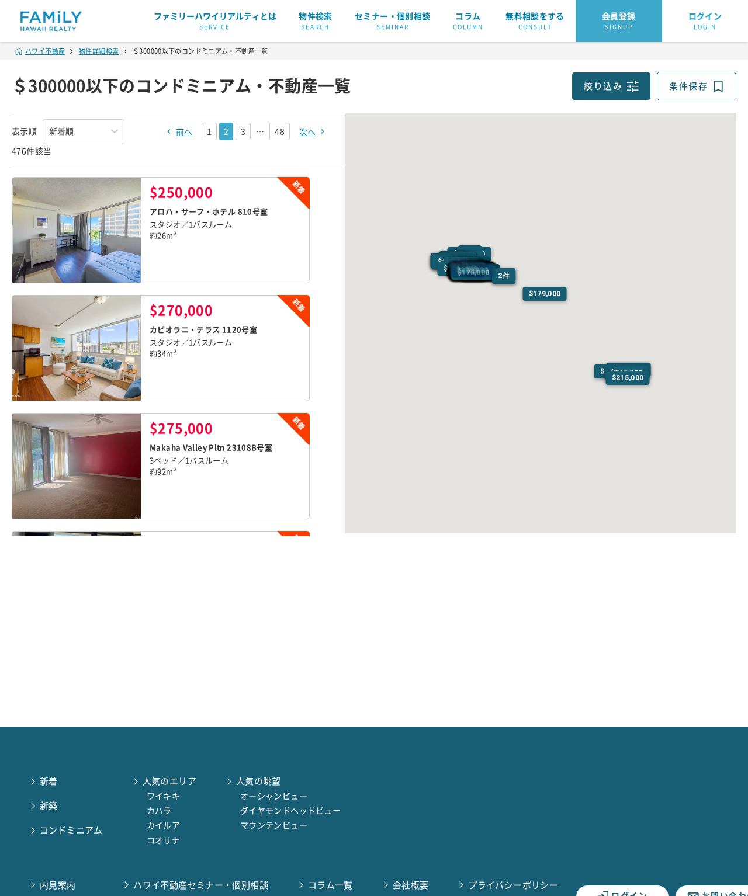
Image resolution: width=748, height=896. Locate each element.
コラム (468, 21)
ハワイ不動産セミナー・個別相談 (200, 885)
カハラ (159, 811)
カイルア (164, 825)
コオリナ (164, 840)
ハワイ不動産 (45, 51)
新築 (49, 805)
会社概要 (411, 885)
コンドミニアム (71, 830)
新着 (49, 781)
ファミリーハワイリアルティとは (215, 21)
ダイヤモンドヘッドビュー (290, 811)
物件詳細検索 (99, 51)
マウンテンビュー (273, 825)
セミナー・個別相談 (392, 21)
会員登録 (619, 21)
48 (279, 131)
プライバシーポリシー (513, 885)
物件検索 (316, 21)
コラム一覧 (330, 885)
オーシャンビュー (273, 796)
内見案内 (58, 885)
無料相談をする (535, 21)
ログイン (705, 21)
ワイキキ (164, 796)
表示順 (24, 131)
